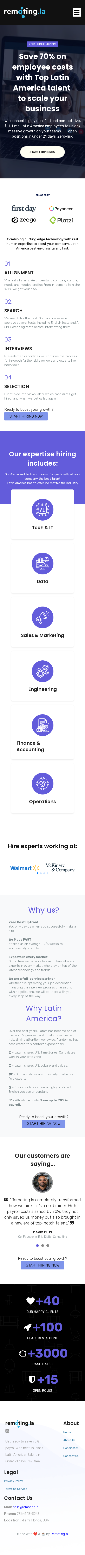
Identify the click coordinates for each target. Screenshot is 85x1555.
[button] (37, 873)
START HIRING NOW (42, 152)
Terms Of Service (15, 1489)
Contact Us (71, 1456)
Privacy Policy (13, 1481)
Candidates (71, 1448)
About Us (69, 1440)
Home (67, 1432)
